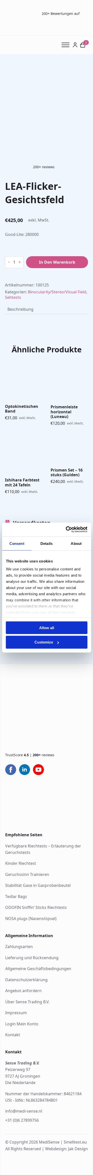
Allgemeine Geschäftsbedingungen (38, 968)
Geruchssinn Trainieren (27, 874)
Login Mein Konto (21, 1024)
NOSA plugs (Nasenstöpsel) (31, 918)
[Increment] (19, 262)
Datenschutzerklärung (26, 979)
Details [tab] (46, 543)
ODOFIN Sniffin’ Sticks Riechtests (36, 907)
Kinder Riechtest (20, 863)
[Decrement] (9, 262)
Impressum (16, 1012)
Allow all (46, 627)
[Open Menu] (67, 45)
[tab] (20, 309)
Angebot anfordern (23, 990)
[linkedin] (24, 769)
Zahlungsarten (19, 946)
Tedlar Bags (16, 896)
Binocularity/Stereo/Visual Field (57, 292)
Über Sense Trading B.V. (27, 1002)
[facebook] (10, 769)
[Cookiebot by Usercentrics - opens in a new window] (66, 529)
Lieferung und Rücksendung (32, 957)
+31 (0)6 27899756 (22, 1120)
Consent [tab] (16, 543)
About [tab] (76, 543)
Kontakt (12, 1034)
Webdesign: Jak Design (66, 1148)
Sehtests (13, 297)
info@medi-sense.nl (23, 1111)
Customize (43, 642)
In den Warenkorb (57, 262)
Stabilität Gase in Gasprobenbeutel (38, 885)
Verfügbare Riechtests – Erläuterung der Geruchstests (43, 849)
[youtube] (38, 769)
